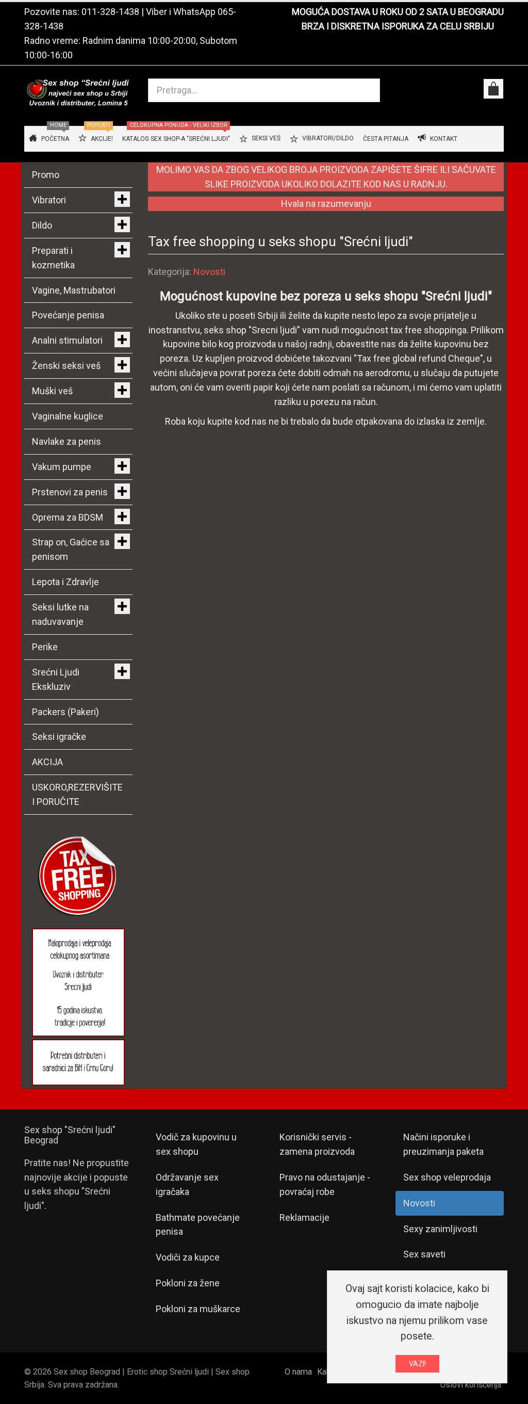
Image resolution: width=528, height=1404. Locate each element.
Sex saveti (424, 1254)
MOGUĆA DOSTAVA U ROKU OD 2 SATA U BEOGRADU (398, 11)
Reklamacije (304, 1217)
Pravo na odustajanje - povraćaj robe (324, 1184)
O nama (298, 1372)
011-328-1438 (110, 11)
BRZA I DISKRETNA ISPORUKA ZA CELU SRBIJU (398, 26)
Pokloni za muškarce (198, 1308)
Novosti (209, 271)
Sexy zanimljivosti (440, 1228)
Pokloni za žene (188, 1283)
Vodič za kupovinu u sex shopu (196, 1144)
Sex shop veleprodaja (447, 1177)
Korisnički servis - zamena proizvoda (317, 1144)
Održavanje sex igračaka (187, 1184)
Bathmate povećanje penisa (198, 1224)
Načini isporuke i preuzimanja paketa (443, 1144)
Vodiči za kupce (188, 1257)
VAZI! (417, 1364)
